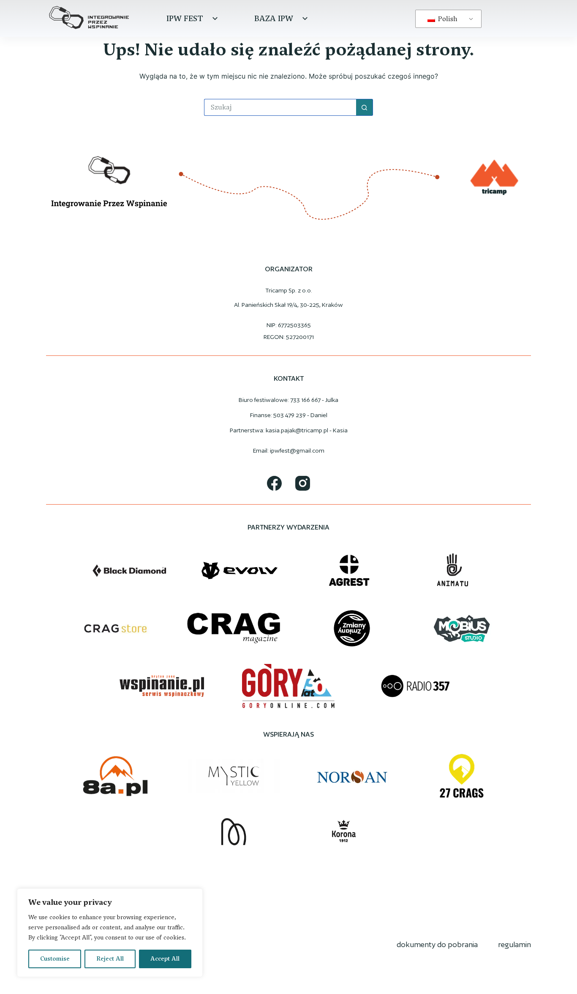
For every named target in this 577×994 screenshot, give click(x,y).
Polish (446, 18)
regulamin (514, 944)
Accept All (165, 959)
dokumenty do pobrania (437, 944)
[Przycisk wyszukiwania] (364, 107)
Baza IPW (273, 18)
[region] (110, 932)
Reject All (110, 959)
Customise (55, 959)
